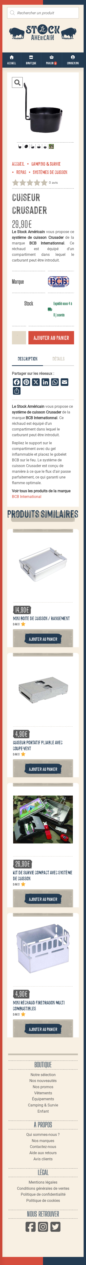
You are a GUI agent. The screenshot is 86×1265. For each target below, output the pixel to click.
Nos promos (43, 1087)
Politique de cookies (43, 1200)
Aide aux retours (43, 1153)
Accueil (18, 163)
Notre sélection (43, 1075)
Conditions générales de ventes (43, 1188)
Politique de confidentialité (43, 1194)
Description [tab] (28, 358)
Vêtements (43, 1093)
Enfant (43, 1111)
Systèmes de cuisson (50, 172)
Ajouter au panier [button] (43, 639)
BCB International (26, 496)
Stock (28, 303)
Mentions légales (43, 1182)
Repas (21, 172)
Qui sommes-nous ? (43, 1134)
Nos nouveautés (43, 1080)
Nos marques (43, 1140)
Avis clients (43, 1159)
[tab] (27, 359)
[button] (17, 82)
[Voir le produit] (43, 592)
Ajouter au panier (51, 337)
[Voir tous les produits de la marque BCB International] (58, 281)
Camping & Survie (46, 163)
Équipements (43, 1099)
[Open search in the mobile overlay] (43, 13)
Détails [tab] (58, 358)
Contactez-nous (43, 1146)
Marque (18, 281)
